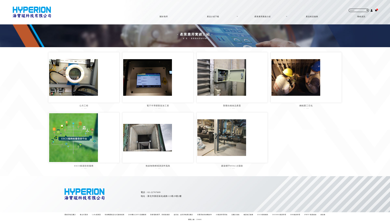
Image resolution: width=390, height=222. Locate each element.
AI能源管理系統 (222, 214)
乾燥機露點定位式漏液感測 (114, 214)
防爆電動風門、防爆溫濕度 (160, 214)
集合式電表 (84, 214)
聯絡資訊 (361, 17)
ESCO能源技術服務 (84, 166)
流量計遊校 (235, 214)
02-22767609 (154, 192)
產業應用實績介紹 (262, 17)
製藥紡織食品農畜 (232, 105)
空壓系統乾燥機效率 (204, 214)
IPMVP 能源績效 (310, 214)
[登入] (371, 10)
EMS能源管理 (295, 214)
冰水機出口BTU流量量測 (137, 214)
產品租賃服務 (312, 17)
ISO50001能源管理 (279, 214)
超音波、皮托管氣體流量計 (183, 214)
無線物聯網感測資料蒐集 (158, 166)
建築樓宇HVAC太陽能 (232, 166)
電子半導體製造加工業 (158, 105)
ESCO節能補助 (262, 214)
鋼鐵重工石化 (306, 105)
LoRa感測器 (96, 214)
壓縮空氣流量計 (70, 214)
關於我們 (164, 17)
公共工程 (83, 105)
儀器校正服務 (248, 214)
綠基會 (323, 214)
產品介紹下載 (213, 17)
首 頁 (185, 38)
